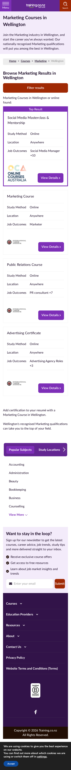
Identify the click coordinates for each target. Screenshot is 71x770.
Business (14, 498)
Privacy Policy (15, 657)
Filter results (35, 87)
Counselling (16, 506)
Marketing (41, 61)
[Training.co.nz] (35, 5)
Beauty (13, 481)
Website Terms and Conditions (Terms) (32, 668)
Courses (25, 61)
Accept (11, 763)
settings (42, 756)
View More (16, 514)
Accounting (16, 464)
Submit (60, 583)
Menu (5, 7)
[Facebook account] (35, 712)
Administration (19, 473)
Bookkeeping (17, 489)
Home (12, 61)
